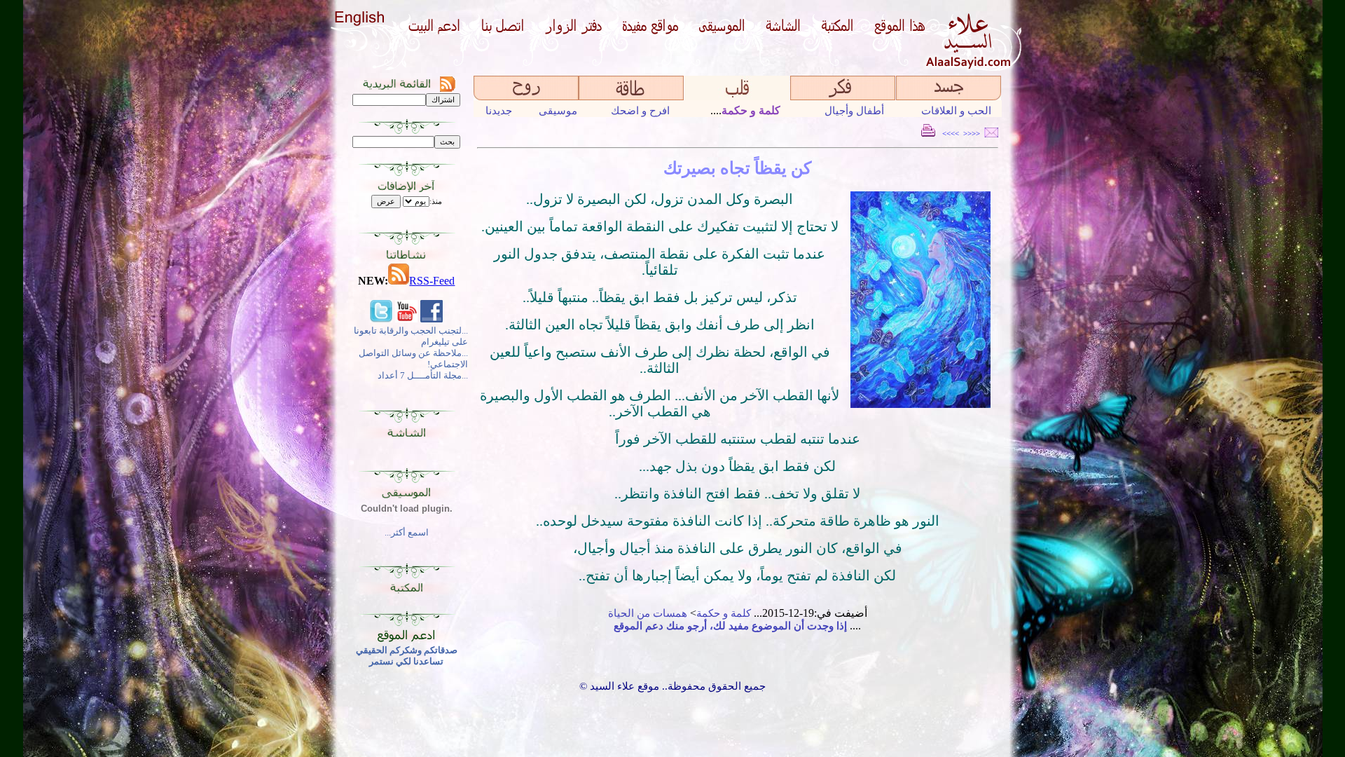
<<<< (971, 133)
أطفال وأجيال (854, 110)
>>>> (950, 133)
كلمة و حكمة (723, 613)
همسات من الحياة (647, 613)
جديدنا (498, 110)
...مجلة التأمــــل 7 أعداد (423, 375)
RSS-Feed (432, 281)
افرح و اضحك (640, 110)
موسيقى (558, 110)
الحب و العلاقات (956, 110)
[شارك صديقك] (991, 133)
